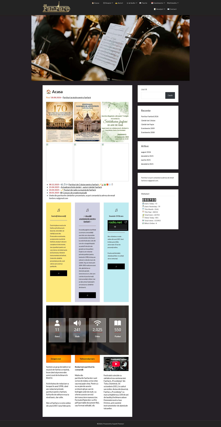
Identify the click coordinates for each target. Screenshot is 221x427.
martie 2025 (146, 160)
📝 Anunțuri (158, 9)
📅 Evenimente (157, 3)
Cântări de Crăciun (148, 120)
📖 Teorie (143, 3)
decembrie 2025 (147, 156)
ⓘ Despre (107, 3)
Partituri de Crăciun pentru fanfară (83, 184)
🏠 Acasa (95, 3)
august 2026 (146, 152)
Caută (144, 89)
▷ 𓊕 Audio (131, 3)
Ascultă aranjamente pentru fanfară (87, 219)
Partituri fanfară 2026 (149, 116)
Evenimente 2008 (148, 132)
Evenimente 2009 (148, 128)
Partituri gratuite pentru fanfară (77, 97)
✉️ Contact (172, 9)
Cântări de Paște (147, 124)
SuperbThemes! (118, 424)
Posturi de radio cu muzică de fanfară (80, 190)
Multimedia (172, 3)
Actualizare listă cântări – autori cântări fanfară (81, 187)
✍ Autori (119, 3)
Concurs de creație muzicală (75, 192)
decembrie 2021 (147, 164)
